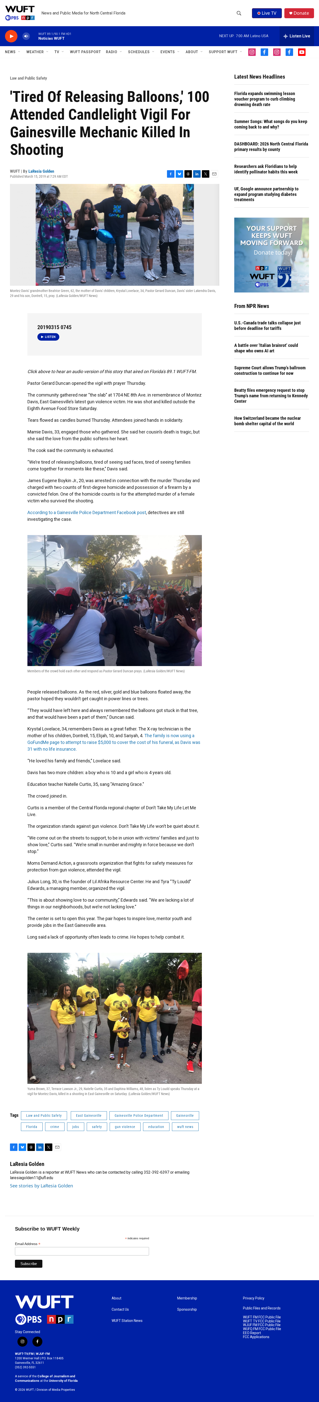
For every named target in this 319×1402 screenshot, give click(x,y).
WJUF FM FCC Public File (262, 1325)
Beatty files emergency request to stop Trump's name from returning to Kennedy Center (271, 396)
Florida (31, 1127)
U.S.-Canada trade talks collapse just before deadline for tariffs (267, 325)
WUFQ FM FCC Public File (262, 1329)
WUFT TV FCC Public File (262, 1321)
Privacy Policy (253, 1298)
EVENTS (167, 52)
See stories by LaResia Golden (41, 1186)
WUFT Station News (127, 1321)
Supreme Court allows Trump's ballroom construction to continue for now (270, 370)
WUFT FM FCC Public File (262, 1317)
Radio (111, 52)
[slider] (34, 36)
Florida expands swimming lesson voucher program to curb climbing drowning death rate (264, 99)
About (116, 1298)
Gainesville (185, 1116)
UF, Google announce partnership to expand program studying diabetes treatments (266, 194)
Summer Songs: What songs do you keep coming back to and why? (270, 124)
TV (57, 52)
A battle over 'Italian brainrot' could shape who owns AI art (266, 348)
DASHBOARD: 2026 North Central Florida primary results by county (271, 146)
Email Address (27, 1244)
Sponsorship (187, 1309)
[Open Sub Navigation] (19, 52)
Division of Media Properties (56, 1390)
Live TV (269, 13)
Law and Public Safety (28, 78)
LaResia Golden (41, 171)
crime (54, 1127)
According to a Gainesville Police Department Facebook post (86, 512)
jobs (75, 1127)
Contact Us (120, 1309)
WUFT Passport (85, 52)
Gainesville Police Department (139, 1116)
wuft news (185, 1127)
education (156, 1127)
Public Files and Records (262, 1308)
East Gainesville (89, 1116)
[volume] (26, 36)
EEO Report (252, 1333)
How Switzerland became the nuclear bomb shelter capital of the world (267, 421)
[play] (11, 36)
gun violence (125, 1127)
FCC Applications (256, 1337)
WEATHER (35, 52)
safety (97, 1127)
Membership (187, 1298)
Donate (301, 13)
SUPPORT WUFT (223, 52)
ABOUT (192, 52)
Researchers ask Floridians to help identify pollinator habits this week (266, 169)
